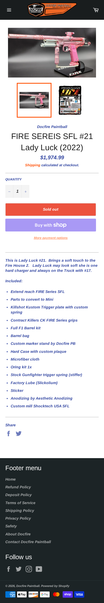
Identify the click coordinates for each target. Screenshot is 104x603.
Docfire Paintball (27, 585)
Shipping (32, 165)
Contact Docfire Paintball (28, 542)
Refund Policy (18, 487)
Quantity (13, 179)
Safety (11, 526)
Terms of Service (20, 503)
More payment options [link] (51, 238)
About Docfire (18, 534)
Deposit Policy (18, 495)
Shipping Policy (19, 510)
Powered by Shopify (55, 585)
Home (10, 479)
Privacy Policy (18, 518)
